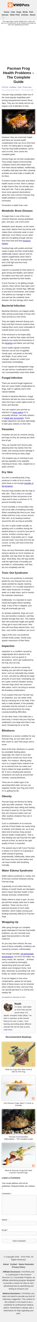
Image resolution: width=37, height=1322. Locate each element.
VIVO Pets (5, 87)
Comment (7, 1193)
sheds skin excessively (14, 418)
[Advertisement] (18, 45)
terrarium (9, 343)
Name (5, 1220)
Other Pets (15, 15)
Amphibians (12, 87)
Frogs (19, 87)
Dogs (18, 12)
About (32, 15)
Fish (31, 12)
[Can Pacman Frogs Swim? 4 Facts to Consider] (18, 1100)
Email (5, 1230)
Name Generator (26, 1264)
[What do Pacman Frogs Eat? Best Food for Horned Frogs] (18, 1167)
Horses (5, 15)
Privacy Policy (18, 1267)
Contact (13, 1264)
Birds (25, 12)
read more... (9, 1030)
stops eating (18, 412)
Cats (13, 12)
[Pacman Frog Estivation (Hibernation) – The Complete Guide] (18, 1133)
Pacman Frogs (27, 87)
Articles (24, 15)
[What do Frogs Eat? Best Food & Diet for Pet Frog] (18, 1066)
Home (6, 12)
